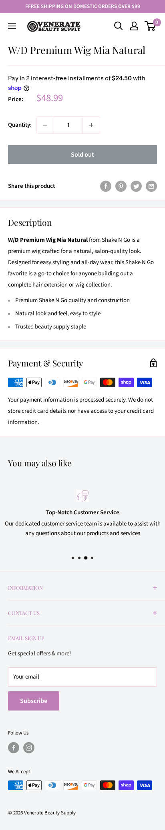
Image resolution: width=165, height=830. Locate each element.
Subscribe (33, 701)
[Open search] (118, 26)
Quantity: (20, 125)
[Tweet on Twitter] (136, 185)
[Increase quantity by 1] (91, 125)
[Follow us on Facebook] (13, 747)
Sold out (82, 154)
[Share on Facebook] (105, 185)
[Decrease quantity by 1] (45, 125)
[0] (150, 26)
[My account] (134, 26)
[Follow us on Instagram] (28, 747)
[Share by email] (151, 185)
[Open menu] (12, 26)
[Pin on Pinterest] (121, 185)
